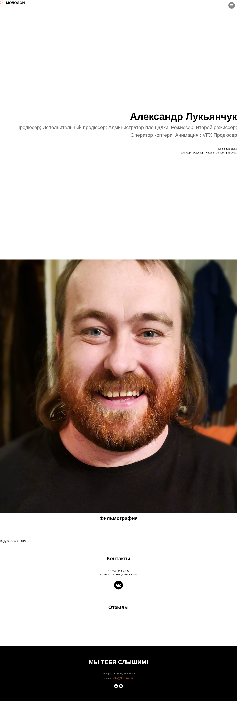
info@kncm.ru (123, 678)
